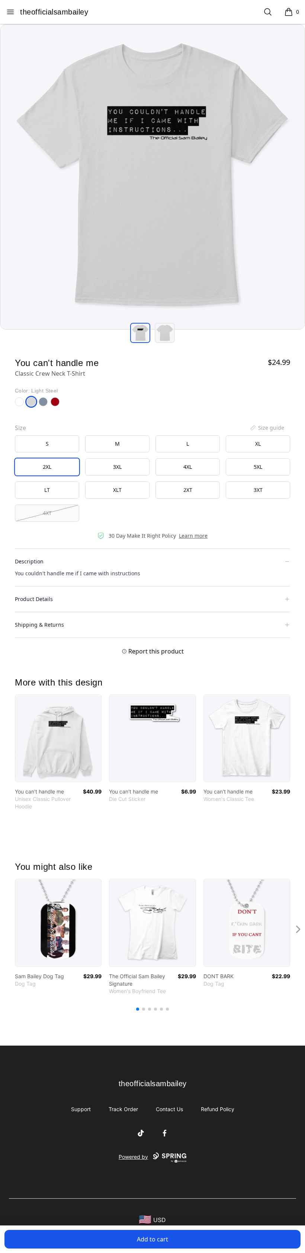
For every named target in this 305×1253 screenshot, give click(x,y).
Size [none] (20, 428)
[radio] (47, 443)
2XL (47, 466)
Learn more (193, 535)
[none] (266, 428)
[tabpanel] (152, 177)
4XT (47, 512)
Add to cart (152, 1239)
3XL (117, 466)
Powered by (133, 1157)
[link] (58, 738)
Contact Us (169, 1109)
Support (81, 1109)
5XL (258, 466)
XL (258, 443)
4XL (187, 466)
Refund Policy (217, 1109)
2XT (187, 489)
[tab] (140, 333)
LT (47, 489)
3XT (258, 489)
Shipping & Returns (39, 624)
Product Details (34, 598)
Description (29, 561)
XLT (117, 489)
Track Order (123, 1109)
